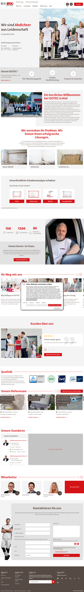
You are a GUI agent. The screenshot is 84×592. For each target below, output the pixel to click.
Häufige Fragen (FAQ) (19, 580)
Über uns (3, 575)
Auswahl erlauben (41, 305)
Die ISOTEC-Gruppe (18, 576)
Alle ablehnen (31, 305)
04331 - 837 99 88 (16, 462)
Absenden (66, 555)
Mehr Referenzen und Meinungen (72, 391)
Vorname (17, 524)
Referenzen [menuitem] (43, 6)
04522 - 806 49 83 (16, 447)
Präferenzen (31, 302)
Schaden (16, 555)
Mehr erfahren (5, 80)
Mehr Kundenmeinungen (53, 354)
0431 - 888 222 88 (5, 48)
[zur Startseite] (7, 4)
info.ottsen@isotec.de (17, 449)
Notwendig (25, 302)
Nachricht (56, 523)
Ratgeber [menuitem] (35, 6)
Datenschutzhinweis (59, 551)
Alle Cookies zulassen (55, 305)
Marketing (44, 302)
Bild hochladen (57, 539)
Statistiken (38, 302)
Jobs (2, 582)
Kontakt (78, 4)
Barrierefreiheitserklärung (7, 590)
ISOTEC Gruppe (19, 2)
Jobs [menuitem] (50, 6)
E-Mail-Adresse (18, 533)
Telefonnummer (19, 536)
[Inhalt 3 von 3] (52, 349)
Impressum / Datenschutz (20, 590)
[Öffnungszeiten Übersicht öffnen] (26, 452)
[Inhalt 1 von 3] (45, 349)
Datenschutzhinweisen (31, 299)
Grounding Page (5, 584)
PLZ (15, 547)
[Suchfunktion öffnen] (71, 4)
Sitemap (29, 590)
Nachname (17, 529)
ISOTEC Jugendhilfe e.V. (6, 578)
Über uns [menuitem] (19, 6)
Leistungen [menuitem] (27, 6)
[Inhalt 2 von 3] (49, 349)
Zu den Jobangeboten (22, 259)
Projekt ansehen (5, 417)
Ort (15, 551)
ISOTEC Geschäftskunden (32, 2)
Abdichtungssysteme (18, 440)
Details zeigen (57, 308)
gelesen (61, 551)
